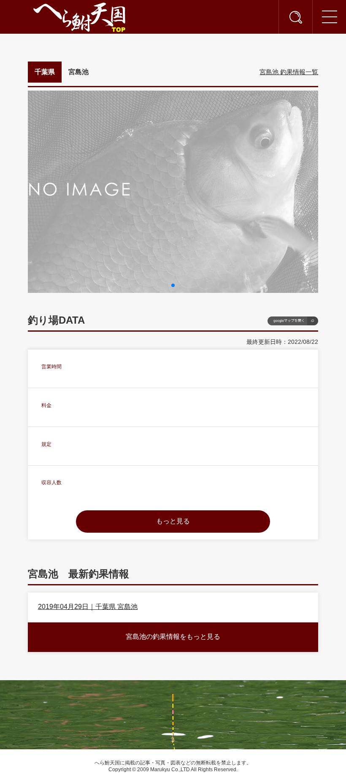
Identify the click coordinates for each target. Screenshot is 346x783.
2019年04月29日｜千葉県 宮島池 (88, 606)
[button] (173, 285)
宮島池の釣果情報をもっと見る (173, 636)
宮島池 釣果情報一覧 (289, 71)
